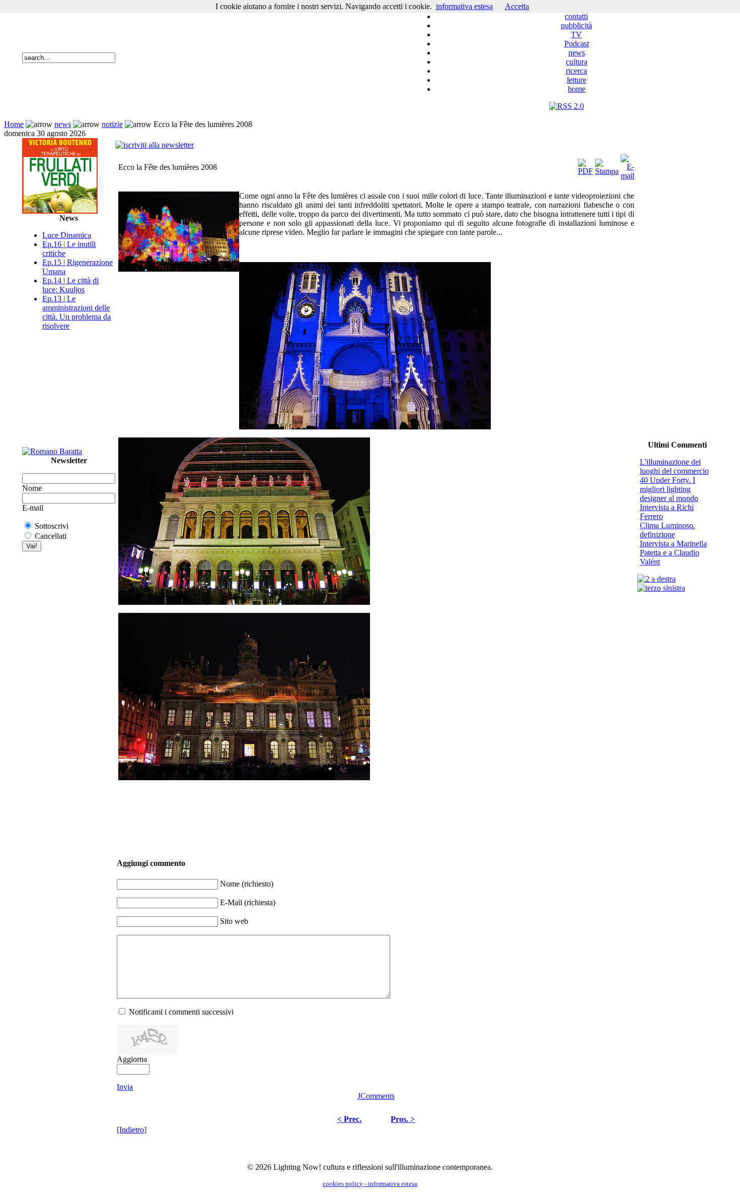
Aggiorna (132, 1059)
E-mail (32, 507)
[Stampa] (607, 164)
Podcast (576, 43)
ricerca (576, 71)
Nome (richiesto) (246, 883)
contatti (576, 16)
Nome (32, 488)
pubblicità (576, 25)
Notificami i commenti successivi (181, 1012)
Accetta (517, 6)
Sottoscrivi (51, 526)
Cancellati (50, 536)
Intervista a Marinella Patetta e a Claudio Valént (673, 552)
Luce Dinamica (66, 235)
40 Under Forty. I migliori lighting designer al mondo (669, 489)
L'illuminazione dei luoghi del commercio (674, 466)
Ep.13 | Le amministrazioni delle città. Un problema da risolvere (76, 312)
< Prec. (349, 1119)
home (576, 89)
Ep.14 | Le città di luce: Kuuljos (70, 285)
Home (14, 124)
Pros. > (403, 1119)
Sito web (234, 921)
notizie (112, 124)
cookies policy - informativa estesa (370, 1183)
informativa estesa (464, 6)
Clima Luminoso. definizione (667, 530)
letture (576, 80)
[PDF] (585, 164)
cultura (576, 61)
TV (576, 34)
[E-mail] (627, 164)
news (576, 52)
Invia (125, 1087)
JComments (376, 1096)
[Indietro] (131, 1129)
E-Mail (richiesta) (247, 902)
